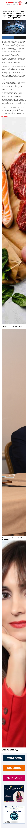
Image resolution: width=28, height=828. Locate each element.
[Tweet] (20, 37)
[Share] (8, 37)
